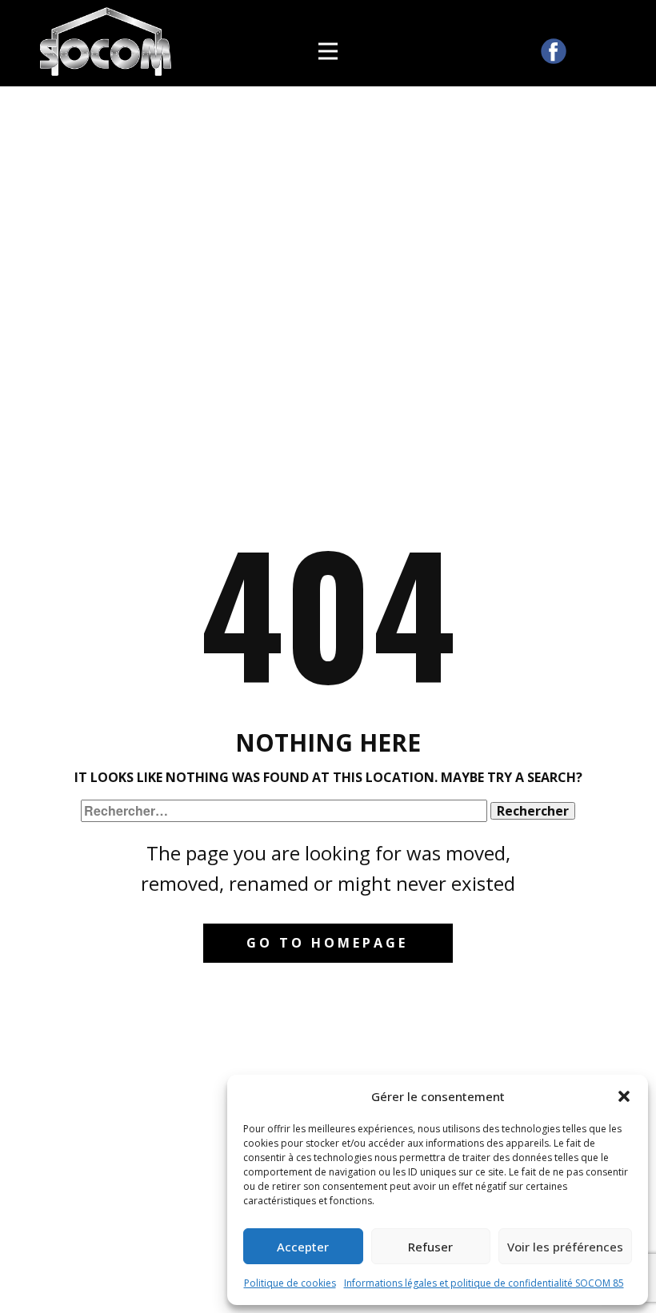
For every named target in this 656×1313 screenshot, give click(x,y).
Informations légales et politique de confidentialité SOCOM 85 (484, 1283)
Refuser (430, 1247)
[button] (624, 1096)
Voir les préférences (565, 1247)
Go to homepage (327, 943)
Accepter (303, 1247)
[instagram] (587, 51)
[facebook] (553, 51)
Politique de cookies (290, 1283)
